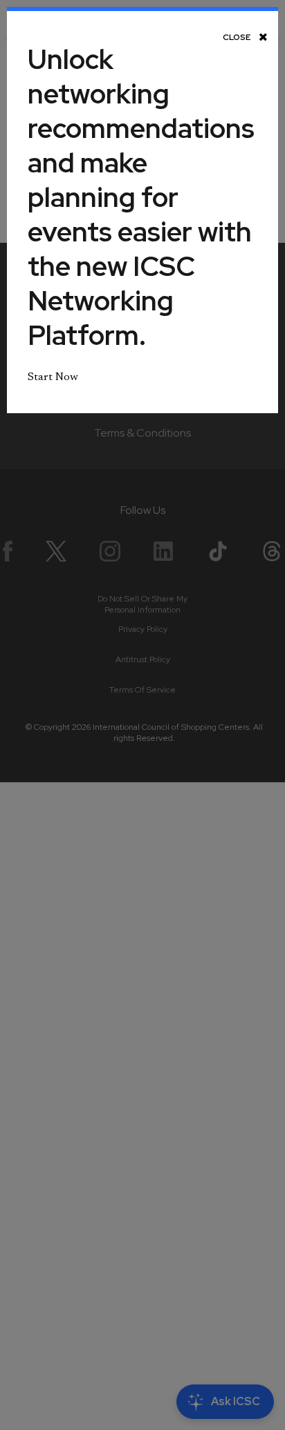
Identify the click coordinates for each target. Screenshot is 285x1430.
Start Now (53, 377)
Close (237, 37)
